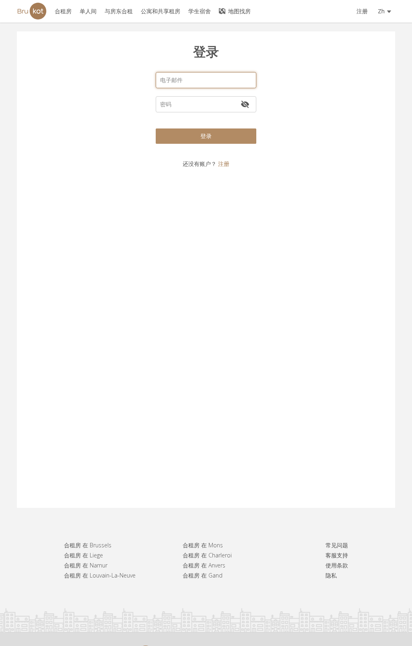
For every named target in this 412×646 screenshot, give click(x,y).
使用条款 (336, 565)
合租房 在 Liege (83, 555)
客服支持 (336, 555)
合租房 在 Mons (203, 545)
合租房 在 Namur (85, 565)
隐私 (331, 575)
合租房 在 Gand (202, 575)
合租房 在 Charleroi (207, 555)
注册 (362, 11)
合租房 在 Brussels (87, 545)
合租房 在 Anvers (204, 565)
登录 (206, 136)
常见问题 (336, 545)
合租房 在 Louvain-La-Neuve (100, 575)
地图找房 (239, 11)
